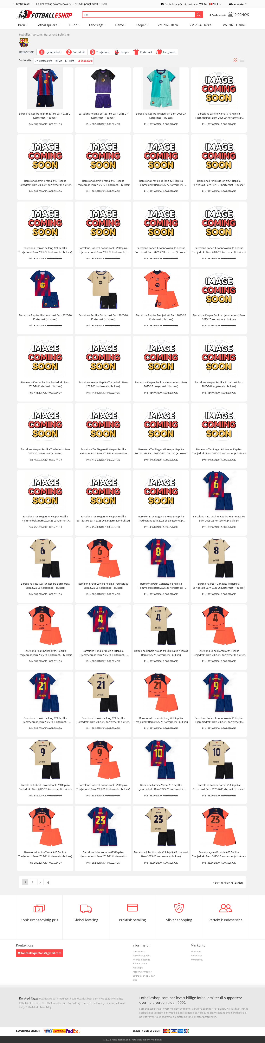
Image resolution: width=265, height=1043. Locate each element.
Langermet (169, 52)
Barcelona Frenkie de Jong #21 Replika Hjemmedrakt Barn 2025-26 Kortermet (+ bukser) (45, 720)
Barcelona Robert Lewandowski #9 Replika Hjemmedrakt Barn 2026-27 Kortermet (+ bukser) (103, 250)
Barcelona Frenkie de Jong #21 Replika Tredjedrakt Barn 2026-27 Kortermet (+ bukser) (45, 250)
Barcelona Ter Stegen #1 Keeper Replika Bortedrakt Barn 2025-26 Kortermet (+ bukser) (161, 451)
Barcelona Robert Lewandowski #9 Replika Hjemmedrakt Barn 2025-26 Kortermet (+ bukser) (219, 720)
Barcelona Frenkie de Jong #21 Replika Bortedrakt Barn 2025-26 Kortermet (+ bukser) (103, 720)
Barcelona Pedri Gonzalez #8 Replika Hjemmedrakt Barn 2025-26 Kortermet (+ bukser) (161, 586)
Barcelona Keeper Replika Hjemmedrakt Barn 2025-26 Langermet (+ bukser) (161, 384)
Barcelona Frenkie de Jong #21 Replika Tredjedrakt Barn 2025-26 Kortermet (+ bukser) (161, 720)
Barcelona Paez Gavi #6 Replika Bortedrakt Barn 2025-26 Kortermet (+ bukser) (45, 585)
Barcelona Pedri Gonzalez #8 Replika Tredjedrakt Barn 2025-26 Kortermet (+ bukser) (45, 653)
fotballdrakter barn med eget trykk (96, 998)
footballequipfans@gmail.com (181, 4)
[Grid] (235, 60)
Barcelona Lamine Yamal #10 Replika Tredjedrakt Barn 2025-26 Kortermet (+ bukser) (45, 854)
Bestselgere (45, 61)
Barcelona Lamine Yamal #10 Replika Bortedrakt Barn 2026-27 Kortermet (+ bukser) (45, 183)
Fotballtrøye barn (78, 1003)
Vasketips (137, 967)
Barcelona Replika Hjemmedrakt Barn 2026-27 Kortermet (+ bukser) (45, 115)
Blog (134, 979)
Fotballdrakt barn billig (38, 1007)
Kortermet (146, 52)
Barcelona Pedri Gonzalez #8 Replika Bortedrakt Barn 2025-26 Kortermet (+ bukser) (218, 585)
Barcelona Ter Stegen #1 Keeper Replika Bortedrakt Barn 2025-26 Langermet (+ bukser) (103, 518)
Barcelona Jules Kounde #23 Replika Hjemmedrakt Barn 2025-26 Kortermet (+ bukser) (103, 854)
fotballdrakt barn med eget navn (57, 998)
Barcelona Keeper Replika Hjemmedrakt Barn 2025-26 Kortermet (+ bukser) (219, 317)
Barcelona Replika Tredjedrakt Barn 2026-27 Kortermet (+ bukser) (161, 115)
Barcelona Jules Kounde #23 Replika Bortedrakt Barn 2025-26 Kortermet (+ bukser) (161, 854)
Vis (60, 61)
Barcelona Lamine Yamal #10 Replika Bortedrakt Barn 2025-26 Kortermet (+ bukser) (218, 787)
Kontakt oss (138, 951)
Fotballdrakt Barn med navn (147, 1039)
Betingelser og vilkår (143, 975)
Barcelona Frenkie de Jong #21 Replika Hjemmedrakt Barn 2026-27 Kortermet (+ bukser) (161, 183)
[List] (242, 60)
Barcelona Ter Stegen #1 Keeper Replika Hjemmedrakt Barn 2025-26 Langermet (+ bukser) (45, 519)
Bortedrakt (79, 52)
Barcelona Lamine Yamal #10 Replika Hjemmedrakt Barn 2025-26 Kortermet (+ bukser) (161, 787)
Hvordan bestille (141, 959)
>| (48, 882)
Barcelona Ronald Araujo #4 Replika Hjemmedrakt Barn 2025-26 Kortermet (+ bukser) (103, 653)
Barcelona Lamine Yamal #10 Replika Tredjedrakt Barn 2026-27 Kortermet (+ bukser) (103, 183)
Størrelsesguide (141, 955)
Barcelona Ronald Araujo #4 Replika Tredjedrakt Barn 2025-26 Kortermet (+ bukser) (219, 653)
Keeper (125, 52)
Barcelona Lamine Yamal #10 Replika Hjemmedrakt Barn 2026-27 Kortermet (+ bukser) (218, 116)
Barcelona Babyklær (57, 34)
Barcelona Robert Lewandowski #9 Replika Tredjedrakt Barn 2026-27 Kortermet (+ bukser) (219, 250)
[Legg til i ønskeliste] (69, 106)
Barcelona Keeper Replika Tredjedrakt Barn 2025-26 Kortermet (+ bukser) (103, 384)
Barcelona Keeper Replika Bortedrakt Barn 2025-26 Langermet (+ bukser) (219, 384)
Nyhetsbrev (197, 959)
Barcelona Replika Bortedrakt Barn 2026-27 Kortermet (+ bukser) (103, 115)
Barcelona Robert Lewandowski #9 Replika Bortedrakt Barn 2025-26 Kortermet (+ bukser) (45, 787)
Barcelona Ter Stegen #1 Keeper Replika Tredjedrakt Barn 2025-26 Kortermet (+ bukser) (219, 451)
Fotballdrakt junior (99, 1003)
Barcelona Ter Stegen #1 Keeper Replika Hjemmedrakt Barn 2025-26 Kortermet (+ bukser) (103, 451)
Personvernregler (142, 971)
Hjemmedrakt (54, 52)
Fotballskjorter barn (55, 1003)
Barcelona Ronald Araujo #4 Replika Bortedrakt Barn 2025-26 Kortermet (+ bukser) (161, 653)
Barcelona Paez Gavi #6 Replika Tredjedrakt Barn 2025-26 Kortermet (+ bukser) (103, 585)
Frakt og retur (139, 963)
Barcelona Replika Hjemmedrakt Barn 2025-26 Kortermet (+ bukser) (45, 317)
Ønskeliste (196, 955)
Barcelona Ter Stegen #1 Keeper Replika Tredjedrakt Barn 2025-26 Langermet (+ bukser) (161, 519)
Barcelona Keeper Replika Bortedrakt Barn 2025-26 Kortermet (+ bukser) (45, 384)
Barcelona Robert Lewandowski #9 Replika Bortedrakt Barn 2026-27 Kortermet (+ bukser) (161, 250)
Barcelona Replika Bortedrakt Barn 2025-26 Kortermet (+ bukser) (103, 317)
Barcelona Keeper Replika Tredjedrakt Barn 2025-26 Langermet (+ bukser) (45, 451)
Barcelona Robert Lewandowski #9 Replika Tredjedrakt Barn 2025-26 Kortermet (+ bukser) (103, 787)
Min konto (237, 4)
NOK (215, 4)
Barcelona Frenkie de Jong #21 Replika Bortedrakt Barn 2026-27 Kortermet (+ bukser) (218, 183)
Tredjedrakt (103, 52)
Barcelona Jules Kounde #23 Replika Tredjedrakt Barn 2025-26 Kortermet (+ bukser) (219, 854)
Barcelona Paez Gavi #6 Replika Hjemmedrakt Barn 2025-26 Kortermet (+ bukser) (219, 518)
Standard (87, 61)
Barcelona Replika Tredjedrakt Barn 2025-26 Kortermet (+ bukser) (161, 317)
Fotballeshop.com (30, 34)
